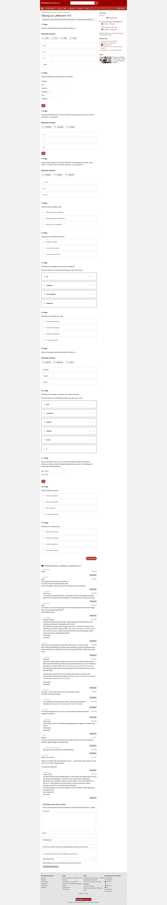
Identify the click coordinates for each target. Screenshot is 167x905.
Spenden (43, 887)
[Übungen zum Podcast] (105, 59)
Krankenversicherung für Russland (93, 888)
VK (107, 887)
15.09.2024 (94, 691)
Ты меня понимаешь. (51, 340)
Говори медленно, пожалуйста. (54, 212)
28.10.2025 (94, 579)
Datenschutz (44, 885)
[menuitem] (42, 8)
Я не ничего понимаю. (52, 550)
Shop (87, 8)
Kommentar (46, 811)
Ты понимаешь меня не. (52, 321)
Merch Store (65, 889)
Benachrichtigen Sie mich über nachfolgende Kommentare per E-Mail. (62, 863)
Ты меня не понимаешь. (52, 334)
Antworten (93, 575)
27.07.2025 (94, 605)
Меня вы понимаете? (51, 502)
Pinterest (108, 885)
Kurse (59, 8)
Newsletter (109, 878)
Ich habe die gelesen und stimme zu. (61, 854)
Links (85, 890)
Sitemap (43, 880)
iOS (97, 878)
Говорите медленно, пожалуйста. (55, 218)
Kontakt (43, 878)
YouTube (108, 882)
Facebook (109, 880)
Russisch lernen (50, 8)
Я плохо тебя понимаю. (52, 248)
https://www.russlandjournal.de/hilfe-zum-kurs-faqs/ (77, 666)
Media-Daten (44, 882)
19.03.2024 (94, 749)
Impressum (44, 883)
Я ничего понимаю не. (52, 544)
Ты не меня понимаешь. (52, 327)
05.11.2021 (94, 757)
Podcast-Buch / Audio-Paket (70, 882)
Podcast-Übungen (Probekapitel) (84, 19)
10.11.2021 (94, 737)
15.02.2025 (94, 644)
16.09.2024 (94, 701)
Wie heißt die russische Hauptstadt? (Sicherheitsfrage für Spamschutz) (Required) (65, 847)
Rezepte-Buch (66, 887)
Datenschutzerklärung (58, 854)
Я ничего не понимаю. (52, 538)
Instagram (109, 889)
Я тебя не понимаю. (51, 242)
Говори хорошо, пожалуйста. (53, 224)
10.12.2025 (94, 571)
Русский (86, 893)
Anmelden (121, 8)
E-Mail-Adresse (47, 840)
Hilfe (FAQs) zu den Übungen (108, 43)
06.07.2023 (94, 711)
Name (45, 833)
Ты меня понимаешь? (51, 514)
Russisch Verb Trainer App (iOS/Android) (111, 50)
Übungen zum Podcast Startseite (109, 41)
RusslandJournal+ (107, 44)
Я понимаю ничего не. (52, 532)
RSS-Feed (109, 891)
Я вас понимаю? (50, 508)
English (81, 893)
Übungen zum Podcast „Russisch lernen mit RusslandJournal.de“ (59, 19)
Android (101, 878)
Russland (71, 8)
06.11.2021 (94, 774)
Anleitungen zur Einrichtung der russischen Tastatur (66, 704)
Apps (65, 8)
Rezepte (80, 8)
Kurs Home (102, 15)
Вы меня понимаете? (51, 496)
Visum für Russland (89, 886)
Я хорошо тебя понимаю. (52, 254)
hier (81, 464)
